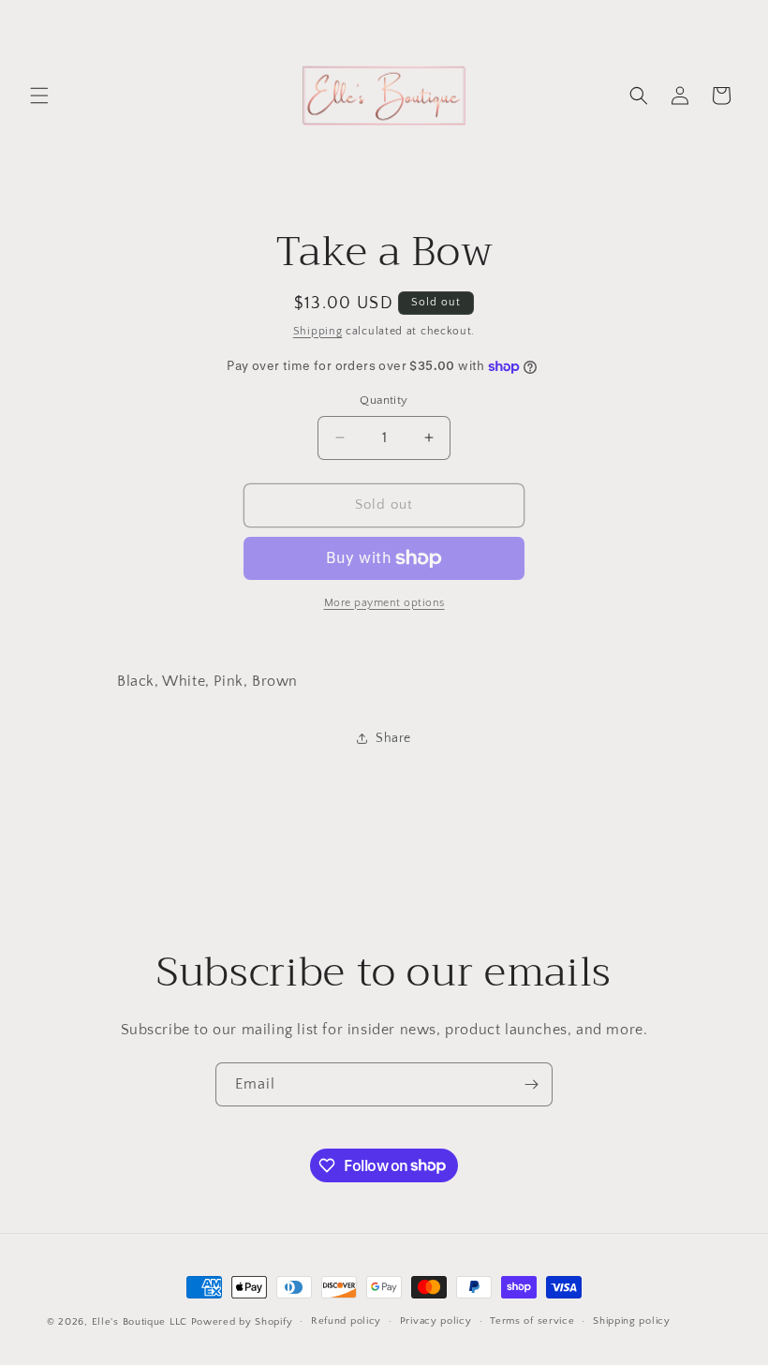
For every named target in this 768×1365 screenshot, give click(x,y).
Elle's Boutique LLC (139, 1322)
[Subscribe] (531, 1084)
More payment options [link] (384, 603)
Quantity (383, 400)
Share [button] (393, 738)
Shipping (318, 331)
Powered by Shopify (242, 1322)
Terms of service (532, 1321)
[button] (39, 95)
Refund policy (346, 1321)
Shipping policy (632, 1321)
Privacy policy (436, 1321)
